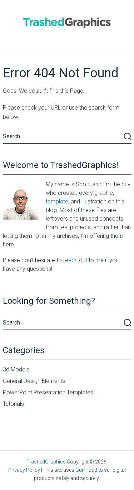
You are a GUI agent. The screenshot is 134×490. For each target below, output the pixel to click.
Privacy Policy (24, 470)
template (57, 201)
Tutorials (13, 403)
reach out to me (83, 260)
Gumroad (86, 470)
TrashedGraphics (46, 462)
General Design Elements (34, 381)
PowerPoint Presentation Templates (48, 392)
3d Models (16, 369)
